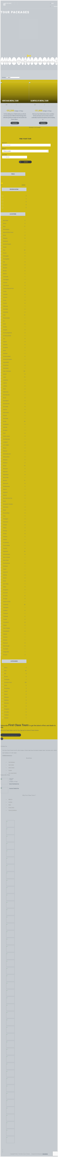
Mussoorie (5, 483)
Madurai (5, 451)
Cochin (4, 291)
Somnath (5, 592)
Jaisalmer (5, 380)
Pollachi (5, 539)
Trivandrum (6, 622)
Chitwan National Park (8, 288)
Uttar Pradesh (6, 628)
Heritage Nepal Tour (10, 101)
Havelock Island (6, 356)
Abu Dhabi (5, 220)
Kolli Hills (5, 427)
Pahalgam (5, 518)
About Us (10, 799)
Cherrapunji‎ (6, 285)
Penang (5, 530)
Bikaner (5, 273)
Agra (4, 226)
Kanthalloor (6, 400)
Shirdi (4, 581)
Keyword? (4, 142)
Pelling (4, 527)
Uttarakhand (6, 631)
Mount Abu (5, 477)
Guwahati (5, 347)
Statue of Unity (6, 601)
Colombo (5, 294)
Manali (4, 465)
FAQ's (10, 804)
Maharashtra (6, 456)
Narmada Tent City (7, 498)
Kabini (4, 389)
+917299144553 (7, 3)
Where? (4, 148)
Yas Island (5, 648)
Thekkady (5, 616)
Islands (4, 374)
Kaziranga (5, 418)
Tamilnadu (5, 604)
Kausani (5, 415)
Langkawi (5, 442)
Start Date (4, 154)
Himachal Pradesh (7, 359)
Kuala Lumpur (6, 436)
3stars (15, 202)
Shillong (5, 575)
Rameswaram (6, 554)
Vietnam (5, 640)
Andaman (5, 241)
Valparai (5, 634)
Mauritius (5, 471)
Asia (4, 250)
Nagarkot (5, 492)
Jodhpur (5, 386)
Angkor (5, 247)
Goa (4, 338)
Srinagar (5, 598)
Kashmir (5, 409)
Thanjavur (5, 613)
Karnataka (5, 406)
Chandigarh (6, 279)
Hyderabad (5, 368)
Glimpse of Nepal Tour (39, 101)
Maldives (5, 462)
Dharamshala (6, 318)
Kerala (4, 421)
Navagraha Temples (8, 504)
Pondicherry (6, 542)
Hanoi (4, 350)
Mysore (5, 489)
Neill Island (5, 507)
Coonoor (5, 297)
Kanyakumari (6, 403)
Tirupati (5, 619)
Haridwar (5, 353)
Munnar (5, 480)
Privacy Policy (11, 807)
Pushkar (5, 548)
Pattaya (5, 524)
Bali (4, 261)
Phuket (5, 533)
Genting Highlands (7, 332)
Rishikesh (5, 566)
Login (52, 3)
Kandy (4, 397)
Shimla (4, 578)
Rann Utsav (6, 560)
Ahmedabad (6, 229)
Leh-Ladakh (6, 445)
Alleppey (5, 238)
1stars (15, 208)
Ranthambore (6, 563)
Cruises (10, 770)
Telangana (5, 607)
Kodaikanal (5, 424)
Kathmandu (6, 412)
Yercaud (5, 654)
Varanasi (5, 637)
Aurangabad (6, 259)
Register (55, 6)
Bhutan (5, 270)
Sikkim (4, 586)
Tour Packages (12, 762)
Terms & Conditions (13, 810)
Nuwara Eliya (6, 513)
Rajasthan (5, 551)
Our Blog (10, 802)
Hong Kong (5, 365)
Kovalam (5, 430)
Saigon (4, 569)
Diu (4, 321)
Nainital (5, 495)
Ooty (4, 516)
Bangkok (5, 264)
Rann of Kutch (6, 557)
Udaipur (5, 625)
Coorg (4, 300)
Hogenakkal (6, 362)
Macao (4, 448)
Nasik (4, 501)
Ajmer (4, 235)
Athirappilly (6, 256)
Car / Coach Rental (12, 773)
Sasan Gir (5, 572)
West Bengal (6, 646)
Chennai (5, 282)
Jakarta (5, 383)
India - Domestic (7, 371)
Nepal (4, 510)
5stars (15, 196)
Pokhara (5, 536)
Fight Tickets (11, 764)
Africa (4, 223)
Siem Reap (5, 583)
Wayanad (5, 643)
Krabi (4, 433)
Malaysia (5, 459)
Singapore (5, 589)
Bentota (5, 267)
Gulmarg (5, 344)
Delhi (4, 315)
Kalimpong (5, 391)
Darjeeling (5, 312)
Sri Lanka (5, 595)
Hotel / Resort (11, 767)
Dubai (4, 324)
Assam (5, 253)
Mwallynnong (6, 486)
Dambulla (5, 309)
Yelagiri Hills (6, 651)
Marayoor (5, 468)
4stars (15, 199)
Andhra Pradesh (7, 244)
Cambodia (5, 276)
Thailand (5, 610)
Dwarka (5, 326)
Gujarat (5, 341)
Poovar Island (6, 545)
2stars (15, 205)
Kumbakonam (6, 439)
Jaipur (4, 377)
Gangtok (5, 329)
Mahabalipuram (7, 453)
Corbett (5, 303)
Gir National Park (7, 335)
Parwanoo (5, 521)
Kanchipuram (6, 394)
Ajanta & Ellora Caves (8, 232)
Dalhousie (5, 306)
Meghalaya (5, 474)
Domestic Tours (8, 682)
